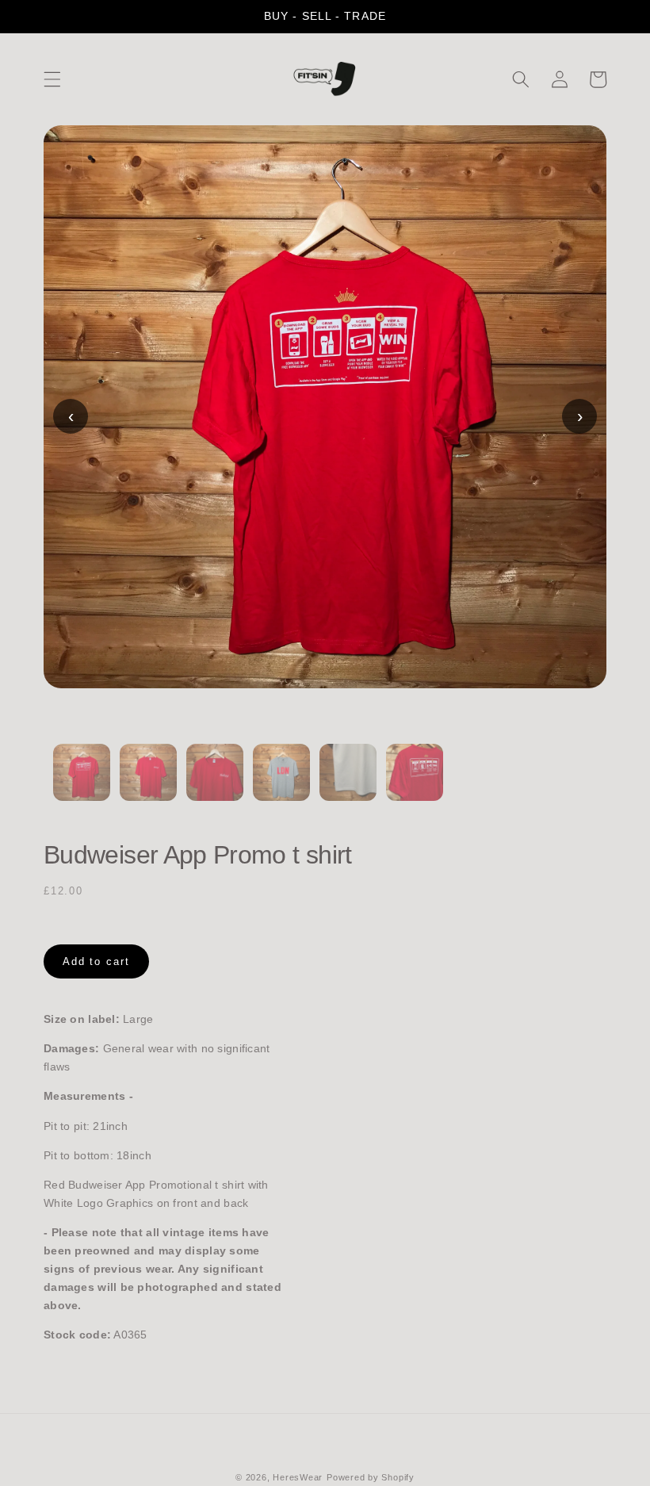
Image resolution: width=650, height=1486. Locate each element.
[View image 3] (214, 782)
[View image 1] (81, 782)
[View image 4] (281, 782)
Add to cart (96, 961)
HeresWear (298, 1477)
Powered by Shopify (371, 1477)
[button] (52, 79)
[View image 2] (148, 782)
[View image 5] (348, 782)
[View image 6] (414, 782)
